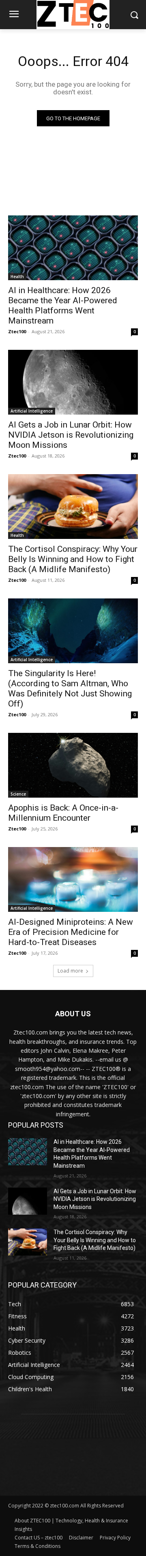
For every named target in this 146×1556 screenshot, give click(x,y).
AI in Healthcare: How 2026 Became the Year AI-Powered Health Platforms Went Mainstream (62, 305)
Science (18, 794)
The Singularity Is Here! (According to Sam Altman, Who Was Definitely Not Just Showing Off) (70, 688)
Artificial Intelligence (32, 411)
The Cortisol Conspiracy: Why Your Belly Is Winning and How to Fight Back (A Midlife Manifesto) (72, 559)
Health (17, 276)
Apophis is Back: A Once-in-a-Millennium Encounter (63, 813)
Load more (70, 970)
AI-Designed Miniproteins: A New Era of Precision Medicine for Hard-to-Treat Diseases (70, 932)
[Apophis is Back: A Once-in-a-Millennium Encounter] (73, 765)
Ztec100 (17, 331)
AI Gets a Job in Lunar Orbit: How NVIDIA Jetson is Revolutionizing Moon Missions (70, 435)
